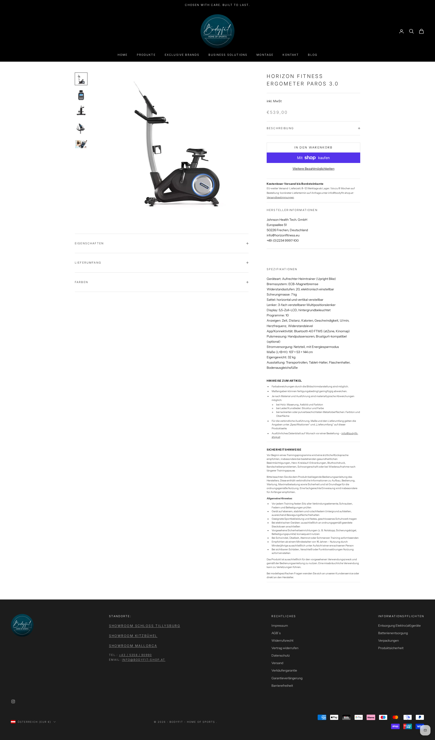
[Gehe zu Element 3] (81, 111)
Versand (277, 663)
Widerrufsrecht (282, 640)
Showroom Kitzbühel (133, 636)
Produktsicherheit (391, 648)
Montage (264, 54)
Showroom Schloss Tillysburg (144, 626)
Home (123, 54)
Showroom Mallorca (133, 646)
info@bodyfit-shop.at (143, 659)
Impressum (279, 626)
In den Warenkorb (313, 147)
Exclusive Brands (182, 54)
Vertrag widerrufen (284, 648)
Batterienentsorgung (393, 633)
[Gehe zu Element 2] (81, 95)
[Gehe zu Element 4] (81, 127)
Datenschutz (280, 655)
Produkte (146, 54)
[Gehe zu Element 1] (81, 79)
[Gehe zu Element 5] (81, 144)
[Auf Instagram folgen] (13, 701)
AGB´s (276, 633)
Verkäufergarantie (284, 670)
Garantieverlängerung (286, 678)
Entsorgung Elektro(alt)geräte (399, 626)
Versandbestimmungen (280, 197)
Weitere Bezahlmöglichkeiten (313, 169)
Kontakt (291, 54)
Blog (312, 54)
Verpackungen (388, 640)
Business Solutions (227, 54)
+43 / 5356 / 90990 (135, 655)
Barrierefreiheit (282, 686)
